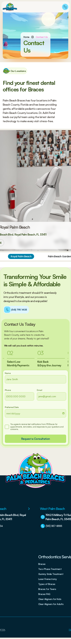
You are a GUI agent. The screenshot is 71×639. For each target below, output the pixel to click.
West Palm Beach (52, 508)
